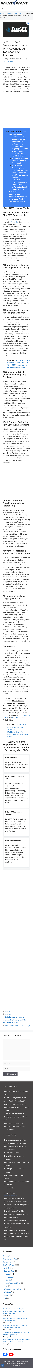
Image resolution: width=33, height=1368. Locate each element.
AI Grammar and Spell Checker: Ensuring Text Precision (20, 160)
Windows (7, 1292)
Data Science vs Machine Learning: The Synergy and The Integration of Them (14, 1020)
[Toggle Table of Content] (24, 132)
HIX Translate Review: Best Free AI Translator (16, 727)
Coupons (6, 1256)
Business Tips (9, 1271)
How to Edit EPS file (11, 1217)
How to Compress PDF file (13, 1123)
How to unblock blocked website (16, 1230)
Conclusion (13, 192)
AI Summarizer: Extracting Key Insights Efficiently (19, 153)
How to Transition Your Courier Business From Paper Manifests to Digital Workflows (15, 1311)
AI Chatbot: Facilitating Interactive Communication (20, 182)
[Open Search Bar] (30, 8)
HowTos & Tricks (12, 13)
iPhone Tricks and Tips (12, 1283)
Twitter (5, 718)
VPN (4, 1298)
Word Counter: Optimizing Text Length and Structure (20, 168)
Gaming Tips (7, 1262)
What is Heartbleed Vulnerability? (17, 1026)
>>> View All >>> (10, 1130)
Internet (21, 13)
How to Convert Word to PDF (15, 1126)
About (8, 1363)
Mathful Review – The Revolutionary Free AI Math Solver (17, 734)
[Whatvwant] (15, 3)
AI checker (15, 222)
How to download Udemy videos (16, 1214)
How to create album (11, 1153)
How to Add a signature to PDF (15, 1098)
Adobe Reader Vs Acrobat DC (14, 1101)
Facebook (26, 715)
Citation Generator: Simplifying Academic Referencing (20, 175)
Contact (13, 1363)
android (7, 1268)
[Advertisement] (16, 111)
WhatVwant (3, 13)
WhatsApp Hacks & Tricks (13, 1289)
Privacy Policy (21, 1363)
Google (8, 1280)
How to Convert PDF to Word (15, 1104)
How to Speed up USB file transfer (16, 1233)
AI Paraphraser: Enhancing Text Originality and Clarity (20, 146)
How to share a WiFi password (15, 1221)
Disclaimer (16, 1365)
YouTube (15, 718)
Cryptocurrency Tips (10, 1259)
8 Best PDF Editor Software (14, 1114)
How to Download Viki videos (14, 1211)
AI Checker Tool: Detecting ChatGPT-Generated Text (19, 139)
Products (6, 1295)
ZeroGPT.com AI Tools (17, 134)
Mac (5, 1286)
